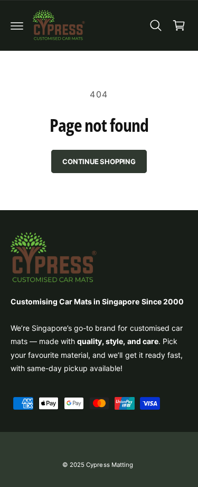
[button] (17, 25)
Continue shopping (99, 161)
